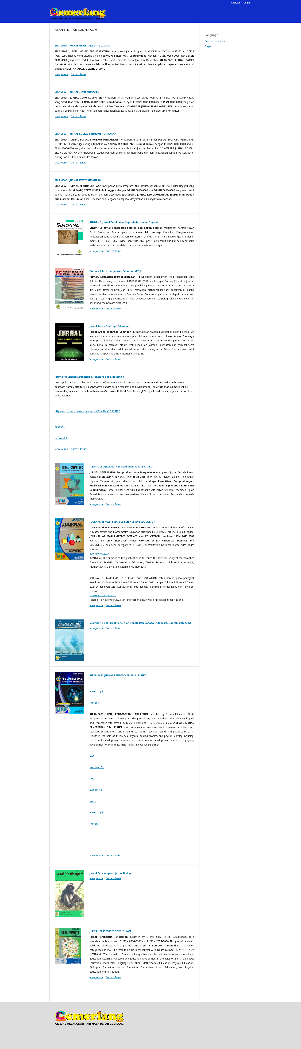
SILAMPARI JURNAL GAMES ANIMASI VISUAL (82, 45)
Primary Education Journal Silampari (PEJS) (116, 271)
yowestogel (96, 691)
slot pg (93, 801)
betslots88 (61, 438)
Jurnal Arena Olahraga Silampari (110, 326)
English (208, 46)
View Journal (61, 74)
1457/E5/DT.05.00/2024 (103, 595)
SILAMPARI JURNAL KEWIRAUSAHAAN (78, 180)
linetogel (94, 702)
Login (247, 2)
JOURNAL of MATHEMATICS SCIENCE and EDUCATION (122, 521)
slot (92, 756)
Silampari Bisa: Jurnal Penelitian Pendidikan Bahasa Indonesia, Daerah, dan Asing (140, 623)
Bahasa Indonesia (214, 41)
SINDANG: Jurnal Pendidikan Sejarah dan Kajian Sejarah (124, 222)
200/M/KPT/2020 (99, 553)
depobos (60, 426)
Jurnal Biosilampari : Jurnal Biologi (111, 873)
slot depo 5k (97, 767)
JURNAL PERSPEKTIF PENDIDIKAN (110, 931)
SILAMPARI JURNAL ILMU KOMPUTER (77, 91)
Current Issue (78, 74)
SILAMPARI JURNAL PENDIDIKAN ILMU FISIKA (118, 675)
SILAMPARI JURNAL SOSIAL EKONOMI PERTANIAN (86, 133)
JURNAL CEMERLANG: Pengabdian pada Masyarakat (121, 466)
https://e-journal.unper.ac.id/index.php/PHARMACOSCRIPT (87, 411)
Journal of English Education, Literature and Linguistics (89, 376)
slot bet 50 (96, 789)
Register (235, 2)
